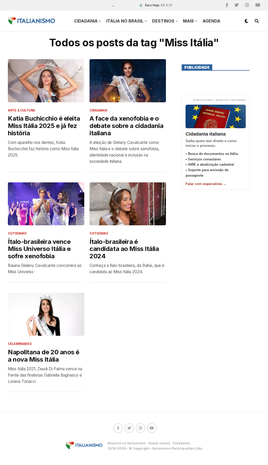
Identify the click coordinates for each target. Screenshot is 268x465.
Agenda (211, 21)
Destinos (163, 21)
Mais (188, 21)
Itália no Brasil (124, 21)
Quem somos (159, 443)
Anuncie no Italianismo (127, 443)
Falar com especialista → (206, 184)
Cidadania (86, 21)
